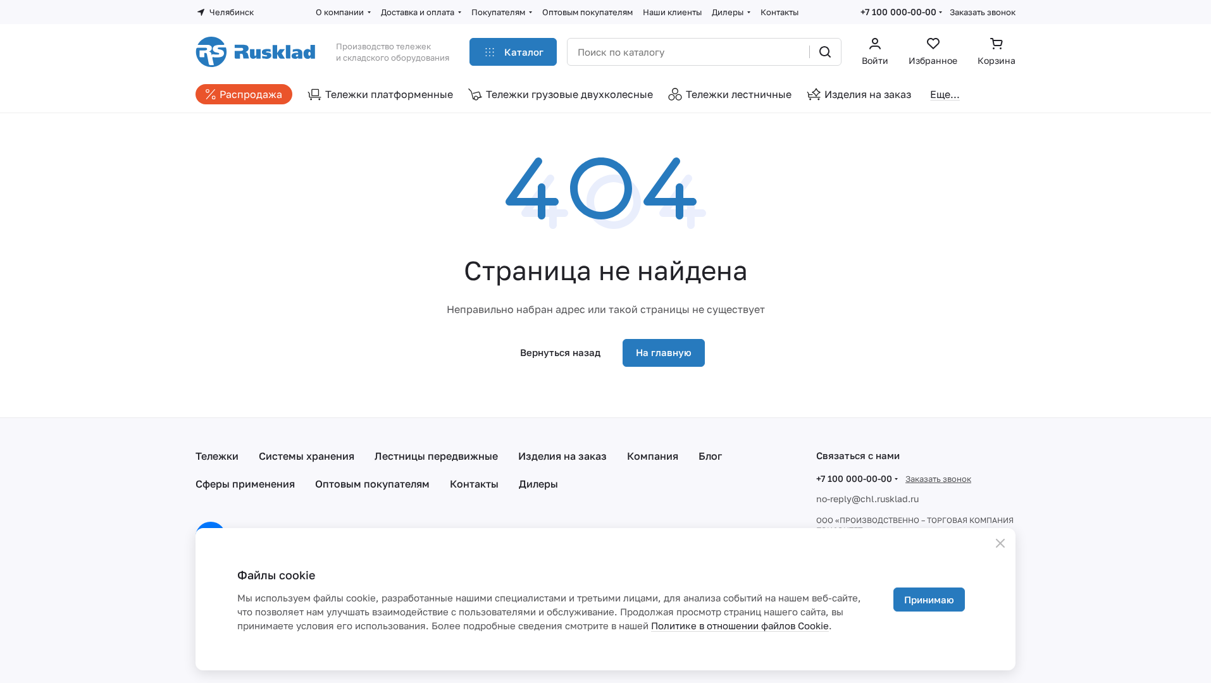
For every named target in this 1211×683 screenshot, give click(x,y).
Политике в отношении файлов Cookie (740, 625)
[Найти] (825, 52)
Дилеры (538, 483)
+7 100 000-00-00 (898, 11)
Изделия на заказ (562, 456)
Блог (710, 456)
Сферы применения (245, 483)
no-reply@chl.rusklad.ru (867, 498)
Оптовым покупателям (372, 483)
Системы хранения (306, 456)
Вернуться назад (560, 352)
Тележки (217, 456)
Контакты (474, 483)
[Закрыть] (1000, 543)
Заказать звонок (982, 12)
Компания (652, 456)
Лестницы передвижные (436, 456)
